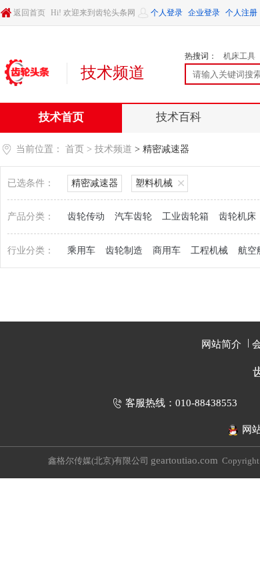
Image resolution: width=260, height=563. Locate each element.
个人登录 (167, 12)
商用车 (167, 250)
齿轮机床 (237, 216)
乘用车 (81, 250)
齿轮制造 (124, 250)
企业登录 (204, 12)
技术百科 (178, 117)
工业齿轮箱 (185, 216)
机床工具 (239, 56)
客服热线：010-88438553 (181, 403)
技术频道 (113, 149)
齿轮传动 (86, 216)
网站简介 (221, 344)
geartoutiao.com (184, 460)
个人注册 (241, 12)
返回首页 (29, 12)
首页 (74, 149)
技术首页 (61, 117)
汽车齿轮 (133, 216)
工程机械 (209, 250)
